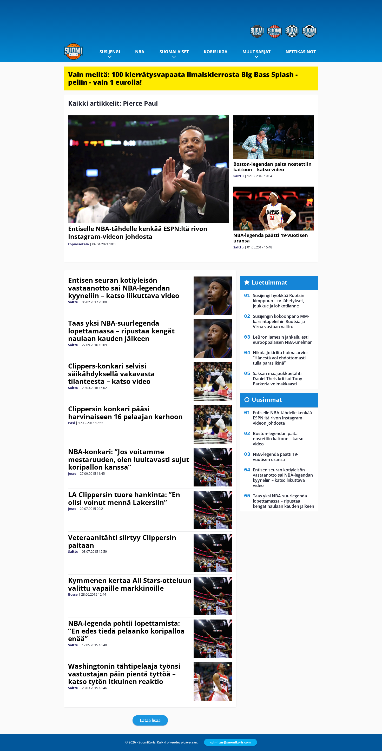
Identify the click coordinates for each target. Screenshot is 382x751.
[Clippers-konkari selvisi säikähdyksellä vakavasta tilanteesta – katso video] (213, 381)
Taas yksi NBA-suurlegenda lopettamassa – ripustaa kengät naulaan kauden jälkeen (121, 330)
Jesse (72, 473)
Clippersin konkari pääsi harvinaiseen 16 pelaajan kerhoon (125, 412)
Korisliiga (215, 52)
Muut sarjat (256, 52)
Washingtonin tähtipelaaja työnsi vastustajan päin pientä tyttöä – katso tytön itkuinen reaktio (124, 673)
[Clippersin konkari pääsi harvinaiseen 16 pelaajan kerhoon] (213, 424)
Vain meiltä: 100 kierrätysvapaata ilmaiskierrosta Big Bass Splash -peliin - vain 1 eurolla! (183, 78)
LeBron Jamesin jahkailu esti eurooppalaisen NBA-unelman (283, 339)
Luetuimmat (269, 282)
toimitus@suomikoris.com (230, 742)
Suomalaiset (174, 52)
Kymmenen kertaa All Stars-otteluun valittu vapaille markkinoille (130, 584)
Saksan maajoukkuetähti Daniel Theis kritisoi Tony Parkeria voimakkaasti (277, 379)
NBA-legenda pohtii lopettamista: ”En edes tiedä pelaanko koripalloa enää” (126, 630)
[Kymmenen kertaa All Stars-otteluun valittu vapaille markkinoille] (213, 596)
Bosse (73, 594)
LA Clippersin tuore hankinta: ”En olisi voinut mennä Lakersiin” (124, 498)
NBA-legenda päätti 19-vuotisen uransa (270, 238)
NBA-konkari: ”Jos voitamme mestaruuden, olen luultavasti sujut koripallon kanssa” (128, 459)
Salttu (238, 176)
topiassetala (78, 244)
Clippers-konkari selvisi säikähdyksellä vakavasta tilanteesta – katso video (111, 373)
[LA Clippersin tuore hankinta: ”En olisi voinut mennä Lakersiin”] (213, 510)
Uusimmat (267, 399)
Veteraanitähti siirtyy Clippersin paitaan (122, 541)
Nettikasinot (301, 52)
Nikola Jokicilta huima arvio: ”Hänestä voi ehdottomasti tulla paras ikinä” (280, 358)
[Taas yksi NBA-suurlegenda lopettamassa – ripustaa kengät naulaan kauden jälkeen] (213, 338)
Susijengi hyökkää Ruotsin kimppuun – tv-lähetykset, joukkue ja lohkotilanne (278, 301)
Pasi (71, 422)
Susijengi (110, 52)
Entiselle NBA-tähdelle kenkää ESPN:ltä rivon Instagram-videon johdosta (137, 232)
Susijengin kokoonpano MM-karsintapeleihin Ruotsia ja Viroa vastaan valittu (281, 321)
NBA (139, 52)
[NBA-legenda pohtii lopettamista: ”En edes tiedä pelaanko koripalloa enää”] (213, 639)
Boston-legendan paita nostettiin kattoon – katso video (272, 167)
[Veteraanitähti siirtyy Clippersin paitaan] (213, 553)
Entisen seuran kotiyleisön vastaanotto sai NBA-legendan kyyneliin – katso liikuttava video (123, 287)
